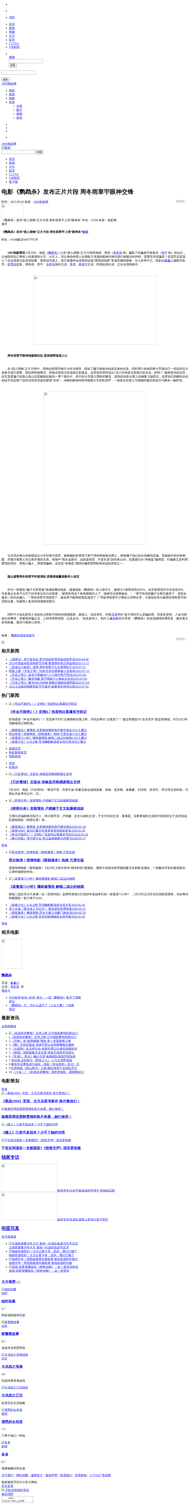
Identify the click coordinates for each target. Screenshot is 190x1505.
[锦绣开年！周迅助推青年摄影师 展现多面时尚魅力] (43, 1259)
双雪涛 (11, 264)
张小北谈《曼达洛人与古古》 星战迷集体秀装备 (47, 908)
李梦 (73, 264)
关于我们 (7, 1475)
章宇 (164, 252)
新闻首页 (15, 748)
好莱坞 (13, 767)
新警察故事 (10, 1334)
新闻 (12, 28)
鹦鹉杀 (15, 635)
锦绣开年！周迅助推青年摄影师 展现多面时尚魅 (40, 1263)
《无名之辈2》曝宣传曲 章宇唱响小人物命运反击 (48, 678)
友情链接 (81, 1475)
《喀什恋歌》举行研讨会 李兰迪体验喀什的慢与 (47, 838)
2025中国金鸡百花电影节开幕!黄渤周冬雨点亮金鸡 (49, 663)
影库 (12, 39)
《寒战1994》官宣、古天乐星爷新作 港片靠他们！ (40, 1101)
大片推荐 (11, 1282)
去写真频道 (8, 1236)
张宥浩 (50, 264)
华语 (12, 763)
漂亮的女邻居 (12, 1422)
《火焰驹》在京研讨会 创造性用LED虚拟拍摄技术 (44, 1048)
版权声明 (51, 1475)
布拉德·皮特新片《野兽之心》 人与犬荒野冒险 (41, 1060)
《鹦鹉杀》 (52, 252)
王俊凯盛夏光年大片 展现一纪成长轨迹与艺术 (39, 1247)
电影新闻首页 (18, 752)
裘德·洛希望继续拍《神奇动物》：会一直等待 (39, 1270)
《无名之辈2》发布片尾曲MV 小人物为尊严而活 (47, 674)
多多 (5, 1454)
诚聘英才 (37, 1475)
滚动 (19, 117)
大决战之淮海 (12, 1366)
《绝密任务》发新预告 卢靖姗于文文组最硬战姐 (46, 808)
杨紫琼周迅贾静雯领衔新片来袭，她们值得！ (36, 1117)
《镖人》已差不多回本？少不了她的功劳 (33, 1132)
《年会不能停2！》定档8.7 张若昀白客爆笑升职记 (48, 712)
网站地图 (22, 1475)
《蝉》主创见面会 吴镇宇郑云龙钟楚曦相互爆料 (42, 1044)
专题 (19, 106)
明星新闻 (15, 756)
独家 (12, 98)
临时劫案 (8, 1301)
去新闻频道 (8, 1026)
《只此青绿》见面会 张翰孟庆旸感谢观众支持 (44, 782)
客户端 (13, 181)
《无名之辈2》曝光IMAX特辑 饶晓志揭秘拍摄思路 (49, 682)
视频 (12, 32)
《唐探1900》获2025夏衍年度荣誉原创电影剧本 (47, 830)
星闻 (12, 94)
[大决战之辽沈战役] (14, 1387)
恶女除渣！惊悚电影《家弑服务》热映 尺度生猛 (48, 734)
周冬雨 (117, 252)
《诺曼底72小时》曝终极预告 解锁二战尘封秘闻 (48, 737)
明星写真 (10, 1228)
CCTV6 (14, 43)
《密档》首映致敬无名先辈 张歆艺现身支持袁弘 (42, 1052)
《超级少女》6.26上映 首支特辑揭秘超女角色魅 (47, 916)
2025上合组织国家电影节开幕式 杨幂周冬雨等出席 (49, 686)
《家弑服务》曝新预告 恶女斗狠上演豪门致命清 (47, 912)
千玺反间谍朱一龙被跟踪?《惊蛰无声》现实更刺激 (41, 1148)
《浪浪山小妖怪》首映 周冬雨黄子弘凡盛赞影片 (47, 667)
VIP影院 (14, 47)
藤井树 (114, 618)
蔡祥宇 (83, 264)
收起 (85, 231)
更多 (12, 102)
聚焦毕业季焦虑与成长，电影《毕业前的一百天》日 (45, 1064)
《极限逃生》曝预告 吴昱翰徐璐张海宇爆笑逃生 (48, 730)
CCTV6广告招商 (100, 1475)
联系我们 (66, 1475)
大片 (12, 35)
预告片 (5, 990)
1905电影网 (8, 83)
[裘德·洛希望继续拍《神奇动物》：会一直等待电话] (43, 1266)
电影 (12, 90)
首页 (12, 24)
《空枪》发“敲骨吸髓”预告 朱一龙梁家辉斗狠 (41, 1040)
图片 (19, 110)
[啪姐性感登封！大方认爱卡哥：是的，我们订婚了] (43, 1251)
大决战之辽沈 (12, 1395)
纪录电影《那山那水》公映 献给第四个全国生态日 (44, 1068)
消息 (12, 17)
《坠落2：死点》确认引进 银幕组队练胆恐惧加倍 (43, 1056)
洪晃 (114, 614)
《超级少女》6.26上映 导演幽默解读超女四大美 (47, 741)
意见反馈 (7, 1486)
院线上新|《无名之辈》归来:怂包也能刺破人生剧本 (49, 671)
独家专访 (10, 1157)
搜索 (12, 57)
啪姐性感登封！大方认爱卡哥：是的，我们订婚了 (41, 1255)
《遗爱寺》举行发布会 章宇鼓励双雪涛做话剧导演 (49, 659)
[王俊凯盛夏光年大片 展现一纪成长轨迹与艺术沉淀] (43, 1243)
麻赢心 (168, 260)
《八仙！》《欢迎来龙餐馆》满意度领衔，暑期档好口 (48, 1072)
